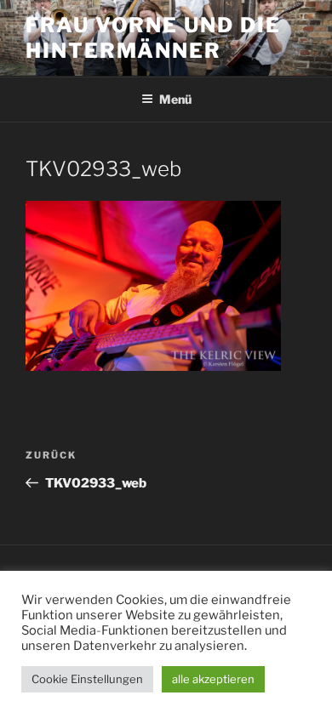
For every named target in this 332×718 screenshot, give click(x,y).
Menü (175, 99)
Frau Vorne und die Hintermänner (153, 38)
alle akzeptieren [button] (213, 679)
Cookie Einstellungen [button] (87, 679)
